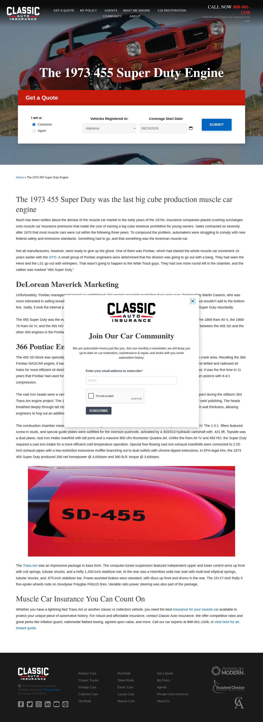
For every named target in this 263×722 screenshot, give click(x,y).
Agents (111, 10)
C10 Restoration (172, 10)
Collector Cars (88, 694)
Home (20, 177)
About (135, 16)
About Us (163, 701)
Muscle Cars (126, 701)
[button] (192, 301)
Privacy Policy (51, 689)
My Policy (88, 10)
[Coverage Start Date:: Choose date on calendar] (191, 128)
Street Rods (126, 680)
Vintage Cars (87, 687)
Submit (216, 124)
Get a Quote (64, 10)
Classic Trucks (88, 680)
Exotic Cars (125, 687)
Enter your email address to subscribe (114, 371)
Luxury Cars (126, 694)
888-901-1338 (241, 9)
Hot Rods (84, 701)
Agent (42, 130)
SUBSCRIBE (98, 410)
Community (112, 16)
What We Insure (136, 10)
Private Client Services (172, 694)
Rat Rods (124, 673)
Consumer (45, 124)
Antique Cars (87, 673)
